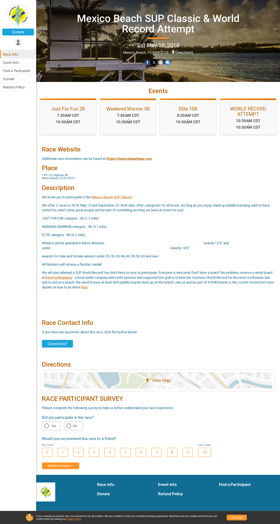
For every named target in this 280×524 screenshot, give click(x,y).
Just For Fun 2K (68, 109)
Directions (184, 52)
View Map (161, 380)
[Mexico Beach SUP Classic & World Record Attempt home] (18, 14)
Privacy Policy (73, 519)
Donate (18, 32)
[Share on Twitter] (154, 62)
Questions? (57, 343)
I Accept (236, 517)
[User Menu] (18, 41)
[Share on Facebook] (147, 62)
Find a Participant (16, 71)
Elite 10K (188, 109)
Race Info (10, 54)
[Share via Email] (160, 62)
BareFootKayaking (59, 278)
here (84, 287)
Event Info (11, 63)
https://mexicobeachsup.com (129, 159)
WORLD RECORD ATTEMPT (248, 111)
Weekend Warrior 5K (128, 109)
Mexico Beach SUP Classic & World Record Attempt (158, 23)
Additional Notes (59, 466)
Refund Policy (14, 87)
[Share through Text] (167, 62)
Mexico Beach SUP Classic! (112, 197)
